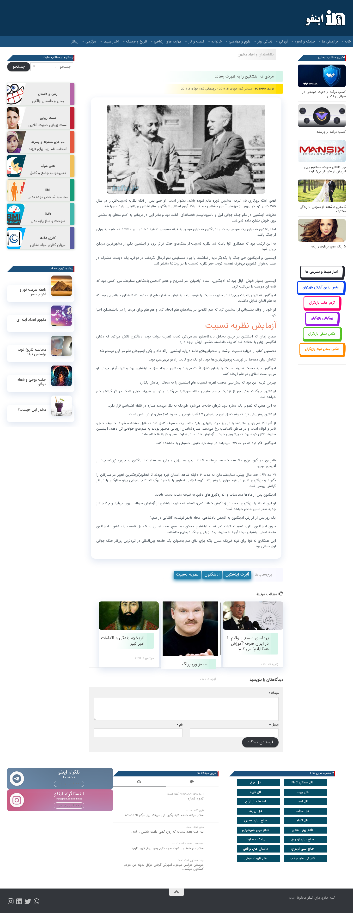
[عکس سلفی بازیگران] (321, 339)
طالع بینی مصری (255, 820)
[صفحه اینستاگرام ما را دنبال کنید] (10, 901)
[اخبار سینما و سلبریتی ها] (322, 277)
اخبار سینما (111, 41)
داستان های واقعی (255, 848)
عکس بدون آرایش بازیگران (321, 287)
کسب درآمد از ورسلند (331, 131)
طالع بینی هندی (302, 830)
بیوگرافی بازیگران (322, 318)
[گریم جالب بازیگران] (321, 308)
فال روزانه (255, 811)
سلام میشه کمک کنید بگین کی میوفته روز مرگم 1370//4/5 (164, 815)
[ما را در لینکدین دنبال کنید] (19, 901)
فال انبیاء (302, 820)
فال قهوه (255, 792)
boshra (260, 88)
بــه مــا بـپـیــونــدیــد (69, 784)
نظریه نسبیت (187, 574)
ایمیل (274, 724)
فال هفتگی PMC (302, 782)
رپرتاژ (75, 41)
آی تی (283, 41)
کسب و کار (196, 41)
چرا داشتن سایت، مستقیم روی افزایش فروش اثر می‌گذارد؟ (325, 169)
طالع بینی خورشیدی (255, 830)
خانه (348, 41)
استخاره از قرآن (255, 801)
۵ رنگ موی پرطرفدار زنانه (328, 246)
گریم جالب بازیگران (322, 302)
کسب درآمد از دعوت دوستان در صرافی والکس (324, 94)
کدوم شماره (196, 798)
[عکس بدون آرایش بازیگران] (321, 292)
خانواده (216, 41)
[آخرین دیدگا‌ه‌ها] (139, 782)
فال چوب (303, 792)
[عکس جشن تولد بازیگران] (322, 354)
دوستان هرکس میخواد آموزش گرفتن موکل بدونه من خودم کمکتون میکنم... (164, 866)
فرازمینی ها (330, 41)
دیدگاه (274, 693)
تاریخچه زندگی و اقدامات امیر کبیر (122, 641)
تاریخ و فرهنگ (136, 41)
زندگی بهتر (264, 41)
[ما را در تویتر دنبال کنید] (27, 901)
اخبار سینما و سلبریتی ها (321, 271)
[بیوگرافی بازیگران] (322, 323)
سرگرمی (91, 41)
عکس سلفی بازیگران (321, 333)
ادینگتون (212, 574)
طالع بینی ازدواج (302, 839)
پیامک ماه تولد (256, 839)
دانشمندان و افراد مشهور (256, 54)
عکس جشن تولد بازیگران (322, 349)
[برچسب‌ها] (192, 782)
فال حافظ (302, 811)
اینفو (310, 897)
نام (180, 724)
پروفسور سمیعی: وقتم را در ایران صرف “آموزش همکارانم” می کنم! (248, 643)
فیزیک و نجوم (305, 41)
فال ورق (255, 782)
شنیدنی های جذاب (302, 858)
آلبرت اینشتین (237, 574)
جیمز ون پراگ (194, 664)
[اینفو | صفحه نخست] (325, 18)
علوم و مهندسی (239, 41)
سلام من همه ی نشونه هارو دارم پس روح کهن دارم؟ (168, 848)
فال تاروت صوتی (255, 858)
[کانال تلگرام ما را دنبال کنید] (36, 901)
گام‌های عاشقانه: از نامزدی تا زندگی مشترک (323, 209)
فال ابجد (302, 801)
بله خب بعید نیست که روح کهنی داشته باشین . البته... (166, 831)
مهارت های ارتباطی (167, 41)
